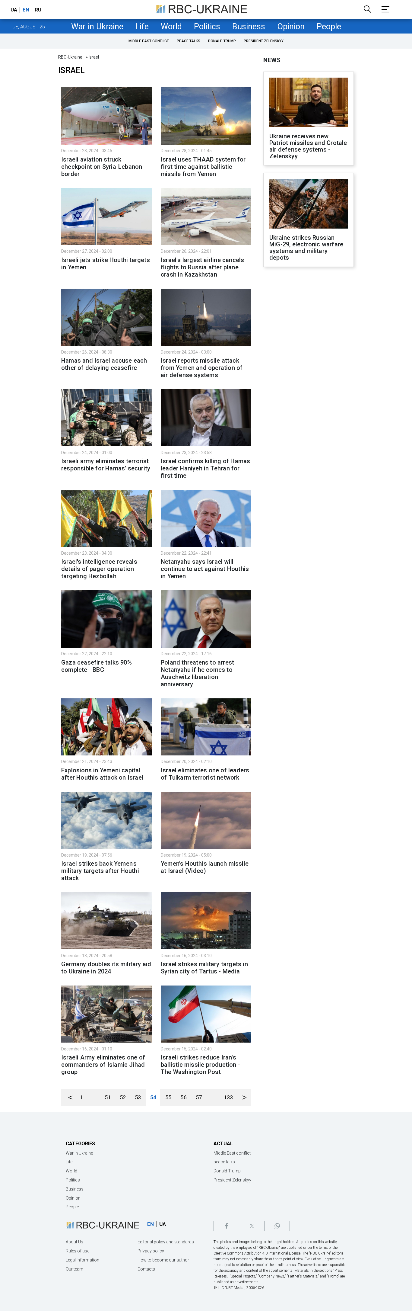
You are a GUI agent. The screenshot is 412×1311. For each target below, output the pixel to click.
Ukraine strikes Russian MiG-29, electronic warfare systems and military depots (306, 247)
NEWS (271, 60)
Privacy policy (151, 1250)
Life (142, 26)
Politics (207, 26)
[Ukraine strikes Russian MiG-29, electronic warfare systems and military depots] (308, 204)
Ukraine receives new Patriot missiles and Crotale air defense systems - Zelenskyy (308, 146)
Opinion (291, 26)
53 (138, 1097)
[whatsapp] (277, 1226)
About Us (74, 1241)
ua (14, 10)
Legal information (82, 1260)
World (171, 26)
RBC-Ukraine (70, 57)
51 (108, 1097)
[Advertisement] (308, 371)
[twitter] (252, 1226)
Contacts (146, 1269)
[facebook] (226, 1226)
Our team (74, 1269)
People (329, 26)
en (26, 10)
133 (228, 1097)
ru (38, 10)
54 (153, 1097)
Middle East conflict (148, 41)
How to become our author (163, 1260)
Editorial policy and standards (166, 1241)
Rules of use (77, 1250)
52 (123, 1097)
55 (168, 1097)
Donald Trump (222, 41)
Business (248, 26)
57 (199, 1097)
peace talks (188, 41)
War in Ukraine (97, 26)
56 (183, 1097)
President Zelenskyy (264, 41)
